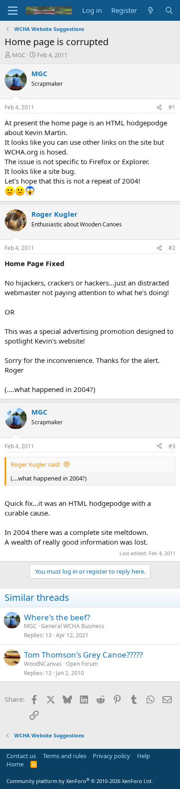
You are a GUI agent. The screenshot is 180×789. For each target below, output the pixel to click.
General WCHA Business (72, 626)
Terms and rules (64, 756)
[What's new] (151, 10)
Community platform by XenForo (79, 780)
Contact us (21, 756)
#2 (171, 248)
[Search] (169, 10)
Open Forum (82, 664)
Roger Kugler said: (35, 464)
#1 (171, 107)
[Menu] (13, 10)
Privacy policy (111, 756)
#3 (171, 446)
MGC (18, 55)
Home (15, 764)
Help (143, 756)
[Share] (159, 107)
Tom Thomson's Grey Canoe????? (83, 654)
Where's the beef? (57, 617)
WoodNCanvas (43, 664)
